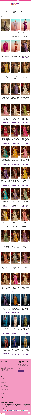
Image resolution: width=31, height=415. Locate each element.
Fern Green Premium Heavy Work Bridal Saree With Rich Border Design (5, 245)
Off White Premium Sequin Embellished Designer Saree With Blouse (15, 330)
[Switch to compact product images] (4, 16)
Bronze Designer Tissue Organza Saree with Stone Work (25, 76)
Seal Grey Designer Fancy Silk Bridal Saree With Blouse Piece (15, 266)
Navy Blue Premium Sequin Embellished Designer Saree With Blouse (15, 351)
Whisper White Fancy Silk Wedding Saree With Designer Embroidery (25, 98)
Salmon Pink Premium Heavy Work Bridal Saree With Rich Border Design (25, 224)
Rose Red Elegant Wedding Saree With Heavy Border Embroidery (5, 140)
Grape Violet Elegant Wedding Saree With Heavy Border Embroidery (5, 182)
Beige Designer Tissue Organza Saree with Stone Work (15, 76)
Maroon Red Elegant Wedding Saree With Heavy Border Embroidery (15, 182)
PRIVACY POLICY (3, 382)
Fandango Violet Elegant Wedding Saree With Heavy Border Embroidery (15, 140)
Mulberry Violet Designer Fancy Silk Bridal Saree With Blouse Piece (25, 266)
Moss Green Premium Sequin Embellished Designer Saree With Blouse (25, 330)
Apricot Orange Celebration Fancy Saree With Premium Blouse (15, 309)
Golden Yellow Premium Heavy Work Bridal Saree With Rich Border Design (15, 245)
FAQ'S (2, 381)
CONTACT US (3, 378)
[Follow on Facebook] (1, 408)
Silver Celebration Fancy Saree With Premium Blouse (25, 308)
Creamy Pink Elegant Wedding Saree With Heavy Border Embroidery (25, 161)
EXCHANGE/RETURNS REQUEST (5, 394)
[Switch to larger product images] (1, 16)
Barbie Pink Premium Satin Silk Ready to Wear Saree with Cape (6, 55)
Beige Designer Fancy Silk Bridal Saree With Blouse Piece (25, 288)
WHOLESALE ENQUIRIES (4, 390)
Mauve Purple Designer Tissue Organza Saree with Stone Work (15, 98)
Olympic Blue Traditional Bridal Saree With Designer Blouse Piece (6, 203)
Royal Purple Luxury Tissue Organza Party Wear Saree (25, 55)
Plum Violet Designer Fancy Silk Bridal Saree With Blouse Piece (25, 245)
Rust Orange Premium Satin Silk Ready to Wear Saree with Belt (15, 55)
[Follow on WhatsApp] (5, 408)
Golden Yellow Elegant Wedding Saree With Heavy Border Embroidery (15, 161)
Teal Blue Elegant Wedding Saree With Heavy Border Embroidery (5, 161)
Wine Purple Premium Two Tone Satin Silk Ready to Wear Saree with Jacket (25, 34)
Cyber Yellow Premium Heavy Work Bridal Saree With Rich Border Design (5, 224)
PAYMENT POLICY (3, 385)
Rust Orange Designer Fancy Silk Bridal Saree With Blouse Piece (6, 266)
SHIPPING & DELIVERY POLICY (5, 386)
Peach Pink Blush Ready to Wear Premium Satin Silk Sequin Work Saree (15, 34)
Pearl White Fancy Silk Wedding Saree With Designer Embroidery (15, 119)
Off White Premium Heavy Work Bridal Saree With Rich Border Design (15, 224)
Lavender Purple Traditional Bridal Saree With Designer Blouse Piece (15, 203)
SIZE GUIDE (2, 393)
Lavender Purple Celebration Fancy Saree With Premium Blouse (6, 309)
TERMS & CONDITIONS (4, 389)
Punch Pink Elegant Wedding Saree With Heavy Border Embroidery (25, 140)
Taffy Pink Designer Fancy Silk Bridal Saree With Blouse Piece (15, 288)
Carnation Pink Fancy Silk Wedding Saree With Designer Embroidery (5, 119)
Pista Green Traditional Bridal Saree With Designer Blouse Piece (25, 203)
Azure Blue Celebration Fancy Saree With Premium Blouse (6, 330)
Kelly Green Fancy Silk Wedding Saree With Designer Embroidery (25, 119)
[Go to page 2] (19, 357)
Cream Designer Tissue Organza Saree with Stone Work (5, 98)
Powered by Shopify (18, 413)
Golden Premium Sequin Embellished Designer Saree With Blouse (25, 351)
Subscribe (21, 371)
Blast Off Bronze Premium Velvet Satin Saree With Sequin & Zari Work (5, 34)
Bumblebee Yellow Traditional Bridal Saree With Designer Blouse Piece (25, 182)
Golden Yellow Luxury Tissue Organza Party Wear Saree (5, 76)
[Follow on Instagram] (3, 408)
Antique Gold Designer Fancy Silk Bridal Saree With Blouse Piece (6, 288)
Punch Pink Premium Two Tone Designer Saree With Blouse (6, 350)
